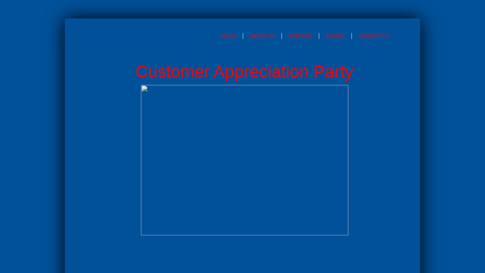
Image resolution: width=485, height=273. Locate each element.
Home (228, 36)
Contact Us (374, 36)
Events (335, 36)
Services (300, 36)
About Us (262, 36)
